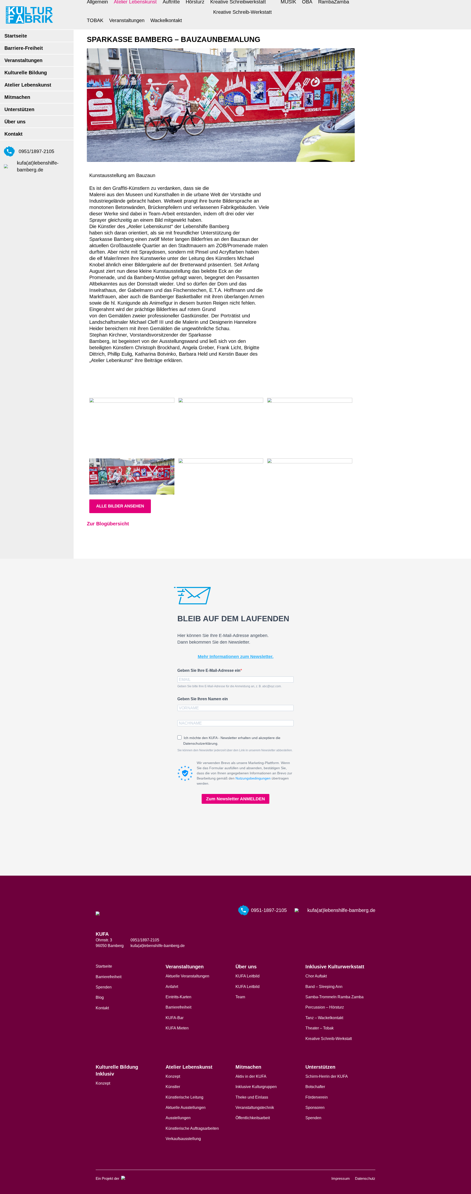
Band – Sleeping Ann (323, 987)
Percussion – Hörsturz (324, 1007)
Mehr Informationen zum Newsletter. (236, 656)
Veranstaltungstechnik (255, 1107)
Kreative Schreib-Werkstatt (242, 12)
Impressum (340, 1178)
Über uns (15, 121)
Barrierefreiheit (108, 977)
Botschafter (315, 1087)
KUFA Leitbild (248, 976)
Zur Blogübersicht (108, 523)
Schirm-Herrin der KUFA (326, 1076)
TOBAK (95, 20)
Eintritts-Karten (178, 997)
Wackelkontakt (166, 20)
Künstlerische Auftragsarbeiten (192, 1128)
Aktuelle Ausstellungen (186, 1107)
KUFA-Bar (174, 1018)
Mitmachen (17, 97)
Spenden (104, 987)
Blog (100, 997)
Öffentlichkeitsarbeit (253, 1118)
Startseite (15, 36)
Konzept (103, 1083)
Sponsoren (315, 1107)
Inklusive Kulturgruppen (256, 1087)
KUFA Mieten (177, 1028)
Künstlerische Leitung (184, 1097)
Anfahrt (172, 987)
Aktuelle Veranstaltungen (187, 976)
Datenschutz (365, 1178)
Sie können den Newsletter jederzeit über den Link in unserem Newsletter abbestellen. (235, 750)
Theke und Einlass (252, 1097)
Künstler (173, 1087)
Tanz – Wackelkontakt (324, 1018)
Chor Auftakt (316, 976)
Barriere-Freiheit (23, 48)
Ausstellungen (178, 1118)
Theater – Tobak (319, 1028)
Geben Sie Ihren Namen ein (202, 699)
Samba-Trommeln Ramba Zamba (334, 997)
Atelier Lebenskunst (27, 85)
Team (240, 997)
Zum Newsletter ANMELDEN (235, 798)
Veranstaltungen (23, 60)
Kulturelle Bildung (25, 72)
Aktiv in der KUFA (251, 1076)
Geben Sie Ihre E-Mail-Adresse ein (208, 670)
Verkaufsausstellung (183, 1139)
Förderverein (316, 1097)
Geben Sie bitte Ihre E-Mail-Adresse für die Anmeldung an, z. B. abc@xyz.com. (229, 686)
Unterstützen (19, 109)
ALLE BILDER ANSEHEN (120, 506)
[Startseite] (29, 15)
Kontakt (13, 134)
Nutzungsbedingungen (253, 778)
